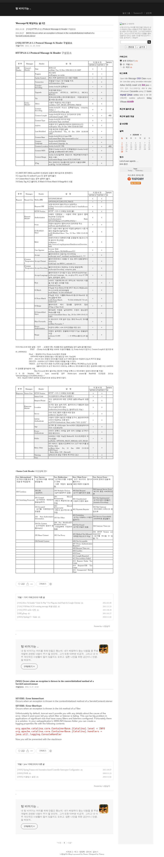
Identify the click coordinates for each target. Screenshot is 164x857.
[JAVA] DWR (22, 773)
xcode (130, 101)
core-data (126, 81)
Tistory (101, 854)
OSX (139, 78)
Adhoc (122, 85)
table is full (144, 95)
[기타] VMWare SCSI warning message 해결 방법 (37, 606)
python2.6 (140, 98)
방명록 (149, 13)
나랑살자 (63, 854)
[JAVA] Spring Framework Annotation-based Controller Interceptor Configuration (48, 770)
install (134, 85)
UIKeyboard (124, 91)
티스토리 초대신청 (136, 175)
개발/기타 (20, 46)
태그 (76, 852)
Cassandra (134, 91)
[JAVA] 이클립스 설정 (26, 777)
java (25, 764)
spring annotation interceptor (141, 81)
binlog (149, 98)
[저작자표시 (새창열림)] (50, 584)
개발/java (20, 687)
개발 (20, 597)
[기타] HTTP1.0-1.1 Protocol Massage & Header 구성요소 (51, 29)
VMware (123, 101)
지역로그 (69, 852)
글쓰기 (95, 852)
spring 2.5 (142, 91)
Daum (85, 854)
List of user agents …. (129, 161)
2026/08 (136, 135)
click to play (146, 88)
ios (143, 85)
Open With (124, 78)
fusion (149, 91)
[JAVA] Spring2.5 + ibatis (27, 617)
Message (132, 78)
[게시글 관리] (32, 584)
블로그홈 (126, 13)
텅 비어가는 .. (23, 8)
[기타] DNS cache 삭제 (26, 610)
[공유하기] (28, 584)
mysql (123, 94)
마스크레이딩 (135, 88)
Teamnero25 (138, 13)
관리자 (88, 852)
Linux (129, 94)
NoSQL (129, 85)
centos (136, 95)
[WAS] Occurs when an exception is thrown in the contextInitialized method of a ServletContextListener (55, 682)
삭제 (139, 85)
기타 (26, 597)
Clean (143, 78)
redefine (132, 98)
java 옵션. (124, 164)
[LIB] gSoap (22, 613)
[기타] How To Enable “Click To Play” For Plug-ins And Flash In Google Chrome (48, 603)
